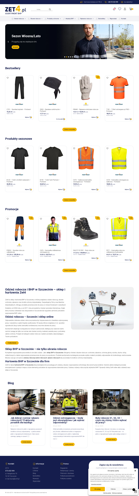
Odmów (113, 489)
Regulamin (64, 468)
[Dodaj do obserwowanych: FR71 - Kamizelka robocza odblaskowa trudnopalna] (107, 218)
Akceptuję (97, 489)
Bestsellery (101, 19)
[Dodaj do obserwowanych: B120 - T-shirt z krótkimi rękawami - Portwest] (7, 148)
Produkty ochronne (53, 19)
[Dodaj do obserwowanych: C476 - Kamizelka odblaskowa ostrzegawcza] (40, 218)
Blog (34, 473)
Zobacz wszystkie (69, 129)
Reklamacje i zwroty (67, 471)
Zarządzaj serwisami (96, 484)
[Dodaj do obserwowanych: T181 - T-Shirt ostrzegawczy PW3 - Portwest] (107, 77)
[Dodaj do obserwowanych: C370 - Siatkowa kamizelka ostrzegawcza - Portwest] (74, 148)
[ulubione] (120, 8)
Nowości (36, 478)
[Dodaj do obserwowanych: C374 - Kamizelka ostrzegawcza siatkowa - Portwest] (107, 148)
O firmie (35, 471)
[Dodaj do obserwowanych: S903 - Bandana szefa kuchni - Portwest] (40, 77)
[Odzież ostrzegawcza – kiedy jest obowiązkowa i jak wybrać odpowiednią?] (68, 415)
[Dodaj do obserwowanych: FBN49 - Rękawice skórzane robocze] (74, 77)
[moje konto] (125, 8)
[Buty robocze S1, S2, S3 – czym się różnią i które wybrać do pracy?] (111, 415)
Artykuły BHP (70, 19)
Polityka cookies (107, 493)
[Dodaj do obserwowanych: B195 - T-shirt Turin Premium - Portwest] (40, 148)
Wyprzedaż (113, 19)
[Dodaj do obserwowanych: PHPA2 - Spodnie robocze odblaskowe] (7, 218)
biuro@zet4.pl (14, 479)
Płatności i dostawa (67, 473)
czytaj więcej (26, 442)
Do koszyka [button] (59, 119)
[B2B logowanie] (115, 8)
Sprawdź (15, 49)
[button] (135, 471)
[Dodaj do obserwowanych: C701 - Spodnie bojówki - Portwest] (7, 77)
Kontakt (123, 19)
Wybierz (27, 117)
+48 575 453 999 (113, 2)
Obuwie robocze (35, 19)
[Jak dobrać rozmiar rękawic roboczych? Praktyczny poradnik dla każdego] (26, 415)
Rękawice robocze (86, 19)
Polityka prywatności (117, 493)
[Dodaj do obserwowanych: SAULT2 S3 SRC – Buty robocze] (74, 218)
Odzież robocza (19, 19)
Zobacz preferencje (129, 489)
